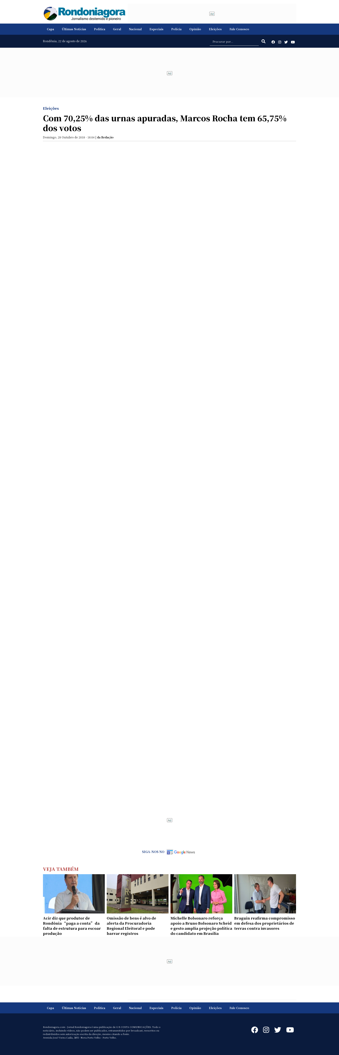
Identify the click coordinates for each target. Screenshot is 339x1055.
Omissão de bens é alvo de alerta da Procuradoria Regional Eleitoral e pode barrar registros (131, 925)
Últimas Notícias (74, 29)
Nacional (135, 29)
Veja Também (61, 868)
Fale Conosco (239, 29)
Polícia (176, 29)
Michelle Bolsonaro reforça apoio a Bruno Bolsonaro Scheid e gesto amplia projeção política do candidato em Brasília (201, 925)
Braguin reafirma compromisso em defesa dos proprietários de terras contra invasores (264, 923)
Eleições (215, 29)
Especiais (156, 29)
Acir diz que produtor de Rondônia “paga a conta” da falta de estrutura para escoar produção (72, 925)
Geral (117, 29)
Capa (50, 29)
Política (99, 29)
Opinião (195, 29)
